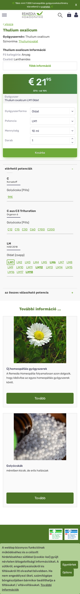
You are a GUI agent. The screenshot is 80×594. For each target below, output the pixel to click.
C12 (10, 229)
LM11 (29, 267)
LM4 (36, 262)
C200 (51, 229)
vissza (8, 24)
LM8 (69, 262)
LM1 (10, 262)
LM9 (10, 267)
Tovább (40, 398)
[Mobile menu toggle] (4, 15)
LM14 (59, 267)
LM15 (69, 267)
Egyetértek (69, 564)
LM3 (27, 262)
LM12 (39, 267)
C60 (33, 229)
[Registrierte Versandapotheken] (56, 534)
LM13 (49, 267)
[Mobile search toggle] (60, 15)
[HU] (32, 15)
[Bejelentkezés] (76, 15)
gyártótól (45, 6)
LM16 (11, 272)
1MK (10, 197)
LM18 (29, 272)
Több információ (40, 66)
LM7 (61, 262)
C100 (41, 229)
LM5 (44, 262)
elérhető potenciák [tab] (18, 168)
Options (67, 572)
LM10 (19, 267)
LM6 (53, 262)
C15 (17, 229)
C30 (25, 229)
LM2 (19, 262)
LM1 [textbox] (34, 121)
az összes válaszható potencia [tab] (27, 292)
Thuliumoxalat (28, 41)
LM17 (20, 272)
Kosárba (40, 152)
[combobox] (52, 121)
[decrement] (72, 142)
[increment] (72, 138)
